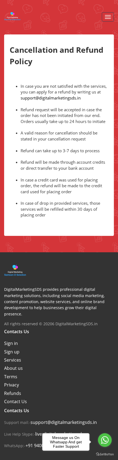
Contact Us (15, 402)
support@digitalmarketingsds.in (51, 98)
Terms (10, 377)
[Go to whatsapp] (105, 440)
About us (13, 368)
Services (12, 360)
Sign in (11, 343)
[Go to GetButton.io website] (105, 454)
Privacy (11, 385)
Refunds (12, 393)
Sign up (11, 352)
